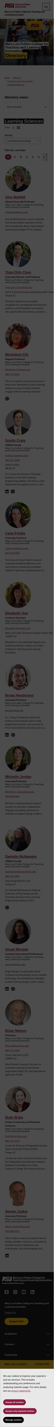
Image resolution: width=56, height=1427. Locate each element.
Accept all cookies (14, 1402)
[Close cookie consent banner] (48, 1376)
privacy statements (20, 1391)
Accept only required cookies (19, 1411)
